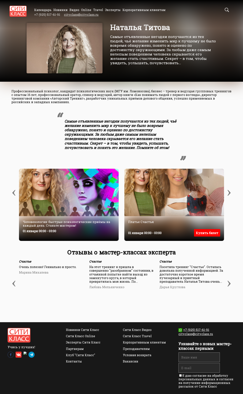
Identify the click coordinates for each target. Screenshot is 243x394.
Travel (98, 10)
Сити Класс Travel (137, 336)
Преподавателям (136, 349)
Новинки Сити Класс (82, 330)
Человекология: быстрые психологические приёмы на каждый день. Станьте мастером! (66, 223)
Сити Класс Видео (137, 330)
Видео (74, 10)
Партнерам (75, 349)
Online (86, 10)
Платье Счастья (141, 222)
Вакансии (130, 361)
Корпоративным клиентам (144, 10)
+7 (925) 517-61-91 (196, 330)
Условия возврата (137, 355)
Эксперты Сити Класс (83, 342)
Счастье (25, 261)
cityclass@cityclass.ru (81, 15)
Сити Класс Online (80, 336)
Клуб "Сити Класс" (80, 355)
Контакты (74, 361)
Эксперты (113, 10)
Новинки (60, 10)
